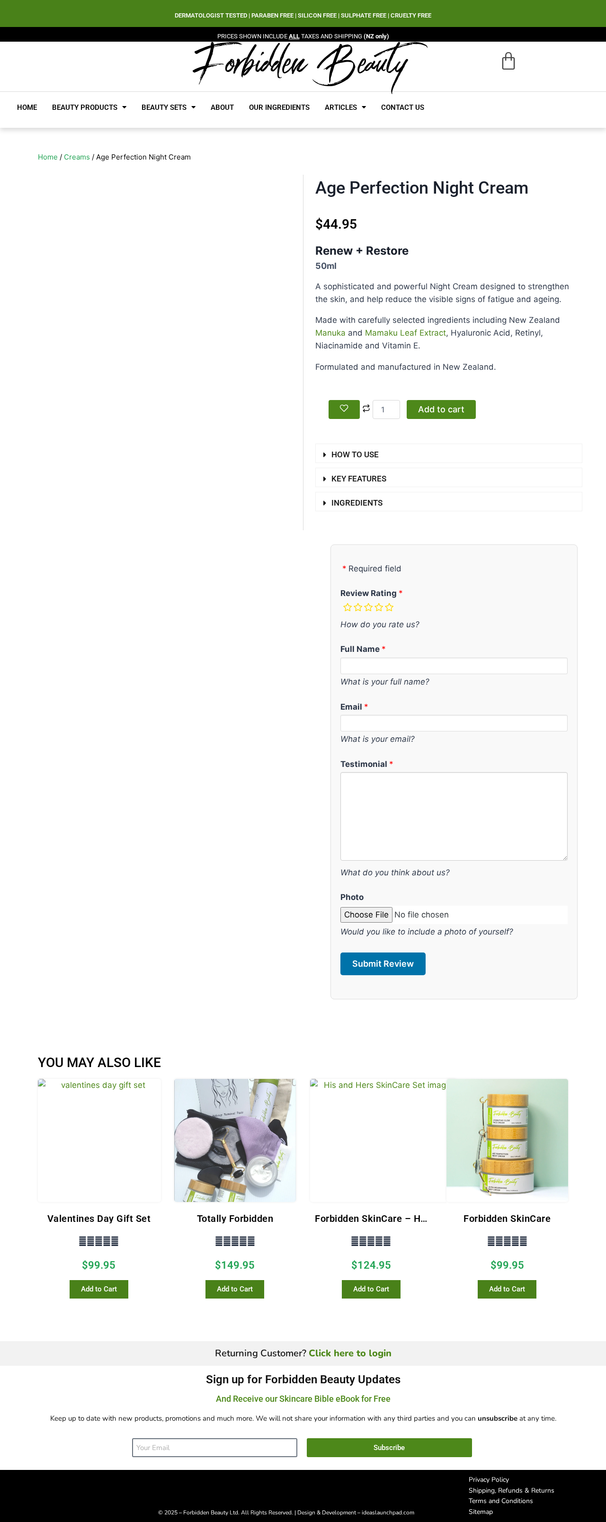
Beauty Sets (164, 107)
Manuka (330, 333)
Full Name (360, 649)
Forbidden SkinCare (507, 1218)
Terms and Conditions (501, 1500)
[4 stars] (378, 607)
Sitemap (481, 1511)
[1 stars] (347, 607)
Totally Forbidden (235, 1218)
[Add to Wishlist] (344, 409)
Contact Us (402, 107)
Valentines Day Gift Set (99, 1218)
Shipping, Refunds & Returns (511, 1490)
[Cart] (508, 61)
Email (351, 707)
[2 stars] (358, 607)
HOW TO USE (355, 454)
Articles (341, 107)
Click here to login (350, 1353)
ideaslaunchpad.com (388, 1512)
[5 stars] (389, 607)
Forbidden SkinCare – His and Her (390, 1218)
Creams (77, 156)
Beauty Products (84, 107)
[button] (449, 453)
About (222, 107)
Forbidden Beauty (301, 62)
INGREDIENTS (357, 502)
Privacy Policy (489, 1479)
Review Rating (368, 593)
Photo (352, 897)
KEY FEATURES (358, 478)
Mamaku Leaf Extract (405, 333)
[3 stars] (368, 607)
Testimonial (363, 764)
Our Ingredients (279, 107)
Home (27, 107)
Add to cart (441, 409)
